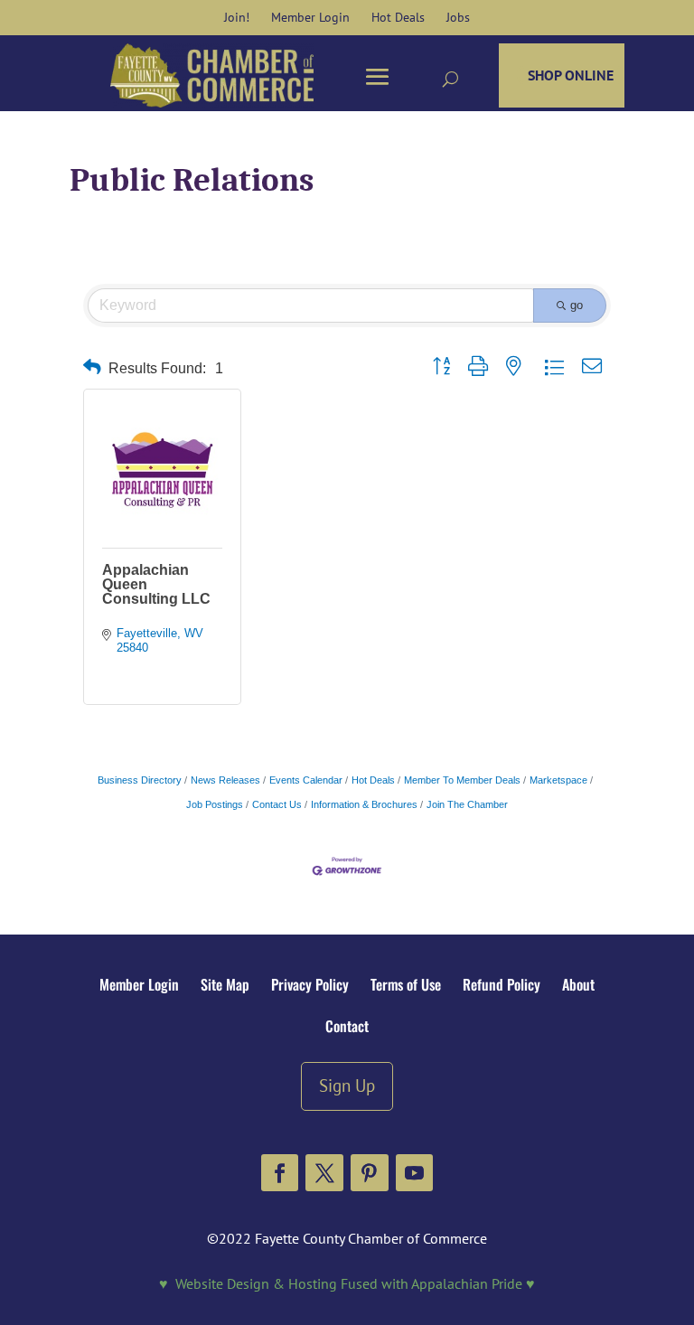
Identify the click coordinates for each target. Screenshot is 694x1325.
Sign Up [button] (347, 1085)
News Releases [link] (225, 780)
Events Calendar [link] (305, 780)
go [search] (576, 305)
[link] (236, 17)
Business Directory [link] (140, 780)
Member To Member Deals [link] (462, 780)
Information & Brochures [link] (364, 804)
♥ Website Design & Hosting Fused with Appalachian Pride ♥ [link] (347, 1283)
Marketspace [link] (558, 780)
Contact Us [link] (277, 804)
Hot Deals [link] (373, 780)
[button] (280, 1173)
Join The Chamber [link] (467, 804)
